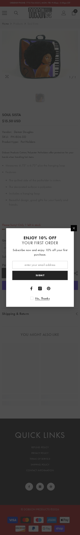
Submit (40, 275)
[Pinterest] (48, 288)
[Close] (74, 228)
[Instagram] (40, 288)
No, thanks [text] (42, 298)
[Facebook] (31, 288)
